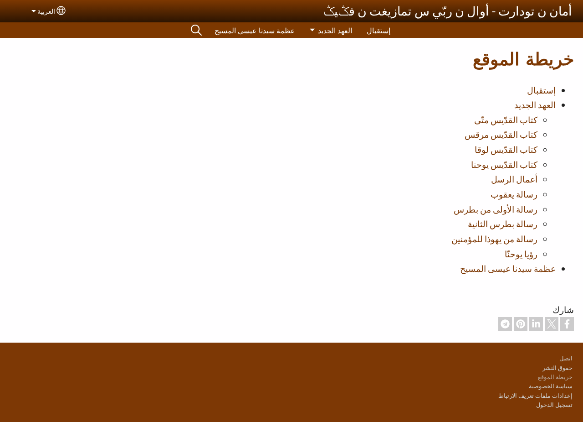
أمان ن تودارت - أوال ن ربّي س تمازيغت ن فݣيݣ (447, 10)
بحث (196, 30)
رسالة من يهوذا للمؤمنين (494, 238)
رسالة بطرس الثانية (502, 223)
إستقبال (378, 30)
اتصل (566, 358)
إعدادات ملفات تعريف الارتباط (535, 395)
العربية (46, 11)
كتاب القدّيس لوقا (506, 149)
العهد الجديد (335, 30)
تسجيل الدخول (554, 404)
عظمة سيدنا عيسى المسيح (255, 30)
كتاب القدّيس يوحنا (504, 164)
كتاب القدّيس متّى (505, 119)
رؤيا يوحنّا (521, 253)
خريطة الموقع (555, 376)
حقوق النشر (557, 367)
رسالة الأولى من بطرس (495, 208)
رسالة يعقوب (514, 193)
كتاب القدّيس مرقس (501, 134)
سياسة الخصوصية (551, 386)
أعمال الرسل (514, 178)
